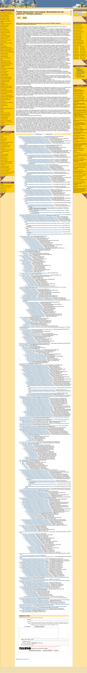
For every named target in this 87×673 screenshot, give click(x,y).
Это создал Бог (3, 28)
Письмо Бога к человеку (5, 19)
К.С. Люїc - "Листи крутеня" (6, 169)
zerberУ (21, 251)
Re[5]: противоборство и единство (32, 322)
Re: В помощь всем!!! (31, 451)
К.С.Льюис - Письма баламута (6, 95)
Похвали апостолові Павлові (6, 163)
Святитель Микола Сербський (6, 161)
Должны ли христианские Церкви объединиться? (79, 121)
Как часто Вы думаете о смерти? (79, 165)
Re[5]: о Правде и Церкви (31, 282)
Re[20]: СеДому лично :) (28, 258)
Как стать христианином (5, 99)
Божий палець (3, 157)
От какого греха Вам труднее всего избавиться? (80, 156)
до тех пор (22, 317)
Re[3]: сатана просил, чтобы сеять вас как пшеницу (36, 358)
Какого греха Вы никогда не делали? (78, 151)
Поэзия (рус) (75, 49)
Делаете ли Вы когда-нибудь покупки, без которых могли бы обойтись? (79, 104)
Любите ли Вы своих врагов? (78, 181)
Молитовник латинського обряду (7, 142)
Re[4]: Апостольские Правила (30, 592)
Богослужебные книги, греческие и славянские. (31, 326)
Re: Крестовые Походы (26, 330)
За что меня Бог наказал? (5, 35)
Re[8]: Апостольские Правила (33, 595)
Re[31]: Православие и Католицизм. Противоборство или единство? (37, 433)
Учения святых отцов (77, 45)
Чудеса (2, 111)
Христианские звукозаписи (78, 31)
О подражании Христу (5, 25)
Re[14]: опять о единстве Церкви (35, 543)
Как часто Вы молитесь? (78, 169)
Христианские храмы (77, 37)
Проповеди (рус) (76, 55)
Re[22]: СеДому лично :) (28, 265)
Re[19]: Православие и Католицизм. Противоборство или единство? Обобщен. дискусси (44, 223)
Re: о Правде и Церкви (27, 277)
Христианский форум (77, 25)
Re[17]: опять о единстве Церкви (37, 553)
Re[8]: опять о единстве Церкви (30, 528)
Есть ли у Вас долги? (77, 178)
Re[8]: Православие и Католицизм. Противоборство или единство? (40, 156)
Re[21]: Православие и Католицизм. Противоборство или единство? (38, 405)
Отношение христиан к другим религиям (6, 122)
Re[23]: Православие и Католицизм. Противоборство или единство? (40, 414)
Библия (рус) (75, 46)
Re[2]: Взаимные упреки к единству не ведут (31, 333)
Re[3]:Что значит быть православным (34, 357)
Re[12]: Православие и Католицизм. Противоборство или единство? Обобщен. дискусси (48, 212)
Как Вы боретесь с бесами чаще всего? (79, 88)
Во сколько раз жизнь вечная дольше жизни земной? (78, 93)
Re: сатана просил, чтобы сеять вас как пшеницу (34, 350)
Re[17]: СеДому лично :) (24, 255)
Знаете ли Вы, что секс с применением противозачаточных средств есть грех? (80, 132)
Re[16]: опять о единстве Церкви (37, 545)
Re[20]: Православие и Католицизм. (38, 316)
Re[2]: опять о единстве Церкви (35, 515)
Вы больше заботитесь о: (78, 95)
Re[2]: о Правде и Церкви (28, 279)
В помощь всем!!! (29, 450)
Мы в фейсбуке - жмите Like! (6, 12)
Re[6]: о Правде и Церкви (32, 283)
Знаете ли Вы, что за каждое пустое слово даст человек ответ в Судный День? (80, 100)
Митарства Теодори (4, 155)
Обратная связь (4, 190)
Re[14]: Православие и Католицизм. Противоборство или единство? (35, 398)
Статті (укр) (82, 48)
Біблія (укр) (82, 46)
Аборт (2, 59)
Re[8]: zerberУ (25, 253)
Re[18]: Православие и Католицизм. (36, 307)
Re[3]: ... (24, 464)
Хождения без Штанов (80, 72)
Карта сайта (3, 188)
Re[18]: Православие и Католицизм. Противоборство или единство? (36, 402)
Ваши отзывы (3, 191)
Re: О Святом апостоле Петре (28, 237)
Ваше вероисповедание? (78, 176)
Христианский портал (8, 10)
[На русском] (2, 10)
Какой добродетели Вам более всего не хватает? (79, 136)
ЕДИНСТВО (22, 363)
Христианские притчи (77, 36)
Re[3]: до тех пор (27, 320)
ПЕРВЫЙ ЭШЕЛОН (80, 73)
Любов (2, 136)
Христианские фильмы (77, 28)
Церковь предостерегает (5, 60)
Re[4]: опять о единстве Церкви (37, 517)
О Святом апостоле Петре (25, 236)
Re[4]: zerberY (31, 441)
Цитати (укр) (82, 57)
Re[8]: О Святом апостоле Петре (34, 243)
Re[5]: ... (26, 466)
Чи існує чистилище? (5, 154)
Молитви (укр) (83, 51)
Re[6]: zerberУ (24, 252)
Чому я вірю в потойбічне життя (7, 149)
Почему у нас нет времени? (6, 40)
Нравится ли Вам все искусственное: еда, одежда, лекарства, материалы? (78, 90)
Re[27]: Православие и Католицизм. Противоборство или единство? (36, 609)
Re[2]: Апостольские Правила (30, 591)
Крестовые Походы (36, 329)
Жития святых (76, 52)
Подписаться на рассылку (6, 187)
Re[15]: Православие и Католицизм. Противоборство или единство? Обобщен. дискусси (40, 217)
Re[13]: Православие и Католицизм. (32, 292)
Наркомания (3, 66)
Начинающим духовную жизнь (6, 63)
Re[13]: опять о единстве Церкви (35, 542)
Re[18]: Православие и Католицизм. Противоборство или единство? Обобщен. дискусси (43, 221)
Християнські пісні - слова (6, 145)
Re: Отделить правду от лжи (29, 446)
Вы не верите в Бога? (5, 18)
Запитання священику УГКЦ (78, 43)
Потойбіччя (3, 148)
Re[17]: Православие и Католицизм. (35, 306)
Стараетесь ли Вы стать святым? (79, 164)
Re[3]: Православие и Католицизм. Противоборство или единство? (36, 139)
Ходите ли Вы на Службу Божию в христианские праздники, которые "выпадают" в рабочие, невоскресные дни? (80, 145)
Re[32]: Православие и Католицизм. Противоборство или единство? (38, 434)
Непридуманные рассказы (6, 114)
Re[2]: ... (23, 462)
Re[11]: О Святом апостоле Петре (37, 247)
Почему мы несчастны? (5, 16)
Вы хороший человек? (77, 126)
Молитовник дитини (4, 143)
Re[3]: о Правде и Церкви (29, 280)
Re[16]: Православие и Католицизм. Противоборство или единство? (36, 400)
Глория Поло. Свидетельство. (6, 23)
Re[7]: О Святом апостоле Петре (33, 242)
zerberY (27, 435)
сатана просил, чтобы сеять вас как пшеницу (32, 349)
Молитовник (3, 140)
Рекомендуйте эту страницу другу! (22, 659)
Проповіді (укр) (83, 55)
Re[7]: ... (28, 468)
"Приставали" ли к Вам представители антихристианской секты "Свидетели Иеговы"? (80, 129)
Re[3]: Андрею (25, 347)
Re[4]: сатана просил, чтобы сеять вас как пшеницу (37, 360)
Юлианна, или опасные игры (6, 50)
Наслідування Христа (5, 151)
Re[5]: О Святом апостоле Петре (31, 240)
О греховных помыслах (5, 81)
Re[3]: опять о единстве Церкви (36, 516)
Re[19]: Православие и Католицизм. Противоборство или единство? (36, 399)
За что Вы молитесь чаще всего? (79, 162)
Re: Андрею (22, 345)
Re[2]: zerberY (30, 437)
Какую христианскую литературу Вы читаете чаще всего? (79, 172)
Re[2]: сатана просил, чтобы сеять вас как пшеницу (35, 356)
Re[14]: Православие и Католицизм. (32, 293)
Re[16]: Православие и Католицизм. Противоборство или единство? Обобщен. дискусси (41, 218)
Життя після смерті (4, 158)
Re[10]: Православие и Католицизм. (29, 289)
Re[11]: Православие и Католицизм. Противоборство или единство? (42, 480)
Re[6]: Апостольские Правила (32, 594)
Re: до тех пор (24, 318)
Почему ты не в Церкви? (5, 37)
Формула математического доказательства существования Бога (80, 70)
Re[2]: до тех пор (26, 319)
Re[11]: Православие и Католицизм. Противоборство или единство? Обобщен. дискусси (47, 210)
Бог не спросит (3, 41)
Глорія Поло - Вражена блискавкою (7, 172)
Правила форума (25, 18)
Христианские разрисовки (6, 57)
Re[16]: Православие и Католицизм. (34, 305)
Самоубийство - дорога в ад (6, 62)
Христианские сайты (77, 33)
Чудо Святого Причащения (6, 120)
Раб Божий (27, 323)
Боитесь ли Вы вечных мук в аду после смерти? (79, 141)
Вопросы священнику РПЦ (78, 40)
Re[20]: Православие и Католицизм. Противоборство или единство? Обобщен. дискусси (45, 225)
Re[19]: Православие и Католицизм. (37, 314)
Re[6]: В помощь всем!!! (24, 460)
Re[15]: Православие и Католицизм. (33, 304)
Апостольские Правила (28, 590)
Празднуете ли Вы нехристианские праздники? (78, 148)
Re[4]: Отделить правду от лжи (31, 449)
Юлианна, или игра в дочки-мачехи (7, 51)
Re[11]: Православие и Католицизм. (30, 290)
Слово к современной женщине (7, 92)
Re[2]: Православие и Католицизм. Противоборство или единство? (35, 138)
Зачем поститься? (4, 38)
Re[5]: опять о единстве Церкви (37, 525)
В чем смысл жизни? (4, 26)
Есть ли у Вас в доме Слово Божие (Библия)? (80, 187)
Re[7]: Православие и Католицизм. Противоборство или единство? (40, 155)
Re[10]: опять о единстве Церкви (32, 539)
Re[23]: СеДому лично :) (29, 266)
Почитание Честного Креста (6, 78)
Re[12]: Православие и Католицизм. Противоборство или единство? (42, 387)
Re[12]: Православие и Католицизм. (31, 291)
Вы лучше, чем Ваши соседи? (79, 96)
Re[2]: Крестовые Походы (28, 331)
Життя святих (83, 52)
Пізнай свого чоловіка (5, 166)
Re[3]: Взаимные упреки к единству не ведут (32, 334)
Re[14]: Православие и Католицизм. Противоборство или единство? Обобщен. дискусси (39, 216)
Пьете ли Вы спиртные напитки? (79, 154)
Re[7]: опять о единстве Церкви (29, 527)
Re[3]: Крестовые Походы (29, 337)
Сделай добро (76, 58)
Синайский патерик (4, 117)
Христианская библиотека (78, 27)
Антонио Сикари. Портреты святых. (6, 22)
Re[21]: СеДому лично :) (27, 264)
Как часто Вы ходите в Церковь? (79, 175)
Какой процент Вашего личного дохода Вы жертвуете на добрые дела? (79, 107)
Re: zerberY (29, 436)
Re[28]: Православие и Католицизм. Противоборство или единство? (35, 431)
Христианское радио (77, 34)
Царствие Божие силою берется (7, 108)
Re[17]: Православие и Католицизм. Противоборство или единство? (36, 401)
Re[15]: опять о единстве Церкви (36, 544)
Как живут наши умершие (5, 32)
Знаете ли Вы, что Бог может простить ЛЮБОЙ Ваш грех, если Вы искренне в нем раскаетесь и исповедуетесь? (79, 124)
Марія (2, 152)
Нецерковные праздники (5, 65)
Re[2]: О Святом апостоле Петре (29, 238)
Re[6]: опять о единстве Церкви (28, 526)
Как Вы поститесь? (77, 152)
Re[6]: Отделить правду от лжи (32, 459)
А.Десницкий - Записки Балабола (7, 96)
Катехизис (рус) (76, 54)
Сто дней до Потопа (4, 54)
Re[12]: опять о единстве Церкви (34, 541)
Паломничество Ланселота (6, 47)
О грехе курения (4, 72)
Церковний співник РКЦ (5, 146)
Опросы (2, 184)
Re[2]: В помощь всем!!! (32, 452)
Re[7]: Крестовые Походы (31, 342)
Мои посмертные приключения (7, 13)
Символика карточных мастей (6, 90)
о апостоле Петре (27, 254)
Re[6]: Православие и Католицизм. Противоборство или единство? (39, 143)
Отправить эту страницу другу (6, 185)
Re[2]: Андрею (24, 346)
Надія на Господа (4, 160)
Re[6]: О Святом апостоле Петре (32, 241)
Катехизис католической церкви (7, 102)
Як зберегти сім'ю (4, 175)
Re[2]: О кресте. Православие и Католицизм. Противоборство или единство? (34, 343)
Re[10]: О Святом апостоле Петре (36, 245)
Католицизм (3, 101)
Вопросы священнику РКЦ (78, 42)
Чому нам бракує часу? (5, 134)
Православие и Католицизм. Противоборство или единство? (30, 136)
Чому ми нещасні (4, 139)
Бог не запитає (3, 137)
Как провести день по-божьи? (6, 86)
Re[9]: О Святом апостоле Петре (35, 244)
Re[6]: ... (27, 467)
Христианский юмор (77, 39)
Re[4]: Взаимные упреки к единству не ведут (33, 335)
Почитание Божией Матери (6, 77)
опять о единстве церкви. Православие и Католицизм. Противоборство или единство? (36, 556)
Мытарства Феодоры (5, 15)
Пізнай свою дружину (5, 167)
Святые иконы (3, 69)
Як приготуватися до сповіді (6, 133)
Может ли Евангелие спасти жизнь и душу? (80, 76)
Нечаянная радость (4, 56)
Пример (30, 361)
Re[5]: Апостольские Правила (31, 593)
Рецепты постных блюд (5, 112)
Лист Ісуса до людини (5, 170)
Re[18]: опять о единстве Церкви (28, 555)
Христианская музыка (77, 30)
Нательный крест (4, 89)
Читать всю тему (38, 134)
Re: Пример (31, 362)
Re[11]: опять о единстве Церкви (33, 540)
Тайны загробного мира (5, 31)
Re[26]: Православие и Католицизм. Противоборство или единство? (35, 421)
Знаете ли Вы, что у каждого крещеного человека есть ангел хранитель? (79, 138)
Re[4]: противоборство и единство (31, 321)
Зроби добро (82, 58)
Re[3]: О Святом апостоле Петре (30, 239)
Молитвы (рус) (76, 51)
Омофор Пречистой (4, 84)
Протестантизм (4, 104)
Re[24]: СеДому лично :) (34, 275)
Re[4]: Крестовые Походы (30, 339)
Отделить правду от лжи (27, 445)
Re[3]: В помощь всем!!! (33, 453)
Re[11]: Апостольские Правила (28, 611)
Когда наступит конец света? (78, 158)
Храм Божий (3, 83)
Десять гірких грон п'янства (6, 173)
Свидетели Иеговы (4, 105)
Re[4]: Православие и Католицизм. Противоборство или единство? (37, 140)
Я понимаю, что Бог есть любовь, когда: (79, 118)
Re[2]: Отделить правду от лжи (31, 447)
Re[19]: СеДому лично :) (27, 257)
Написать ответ (49, 134)
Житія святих (3, 164)
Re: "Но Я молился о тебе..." (32, 353)
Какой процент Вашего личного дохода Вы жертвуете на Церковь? (80, 110)
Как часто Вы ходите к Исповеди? (79, 173)
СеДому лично (27, 271)
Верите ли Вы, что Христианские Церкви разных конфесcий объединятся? (79, 160)
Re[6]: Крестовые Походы (31, 341)
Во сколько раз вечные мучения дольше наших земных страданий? (79, 183)
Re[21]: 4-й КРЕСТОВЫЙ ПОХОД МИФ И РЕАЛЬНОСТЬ (43, 327)
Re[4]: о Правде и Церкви (30, 281)
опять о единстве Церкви (32, 513)
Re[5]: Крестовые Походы (31, 340)
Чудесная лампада (4, 75)
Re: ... (21, 461)
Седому (30, 439)
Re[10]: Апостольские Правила (25, 610)
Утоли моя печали (4, 53)
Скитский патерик (4, 118)
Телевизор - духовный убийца (6, 87)
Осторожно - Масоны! (5, 124)
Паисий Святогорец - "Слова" (6, 98)
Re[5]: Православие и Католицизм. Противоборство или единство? (38, 142)
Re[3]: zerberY (31, 438)
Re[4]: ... (25, 465)
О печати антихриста (5, 71)
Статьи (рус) (75, 48)
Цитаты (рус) (75, 57)
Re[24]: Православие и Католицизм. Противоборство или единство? (40, 407)
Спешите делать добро (5, 80)
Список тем (18, 18)
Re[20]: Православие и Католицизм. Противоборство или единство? (37, 411)
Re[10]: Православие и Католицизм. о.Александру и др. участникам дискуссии (37, 297)
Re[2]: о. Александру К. (24, 344)
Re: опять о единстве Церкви (34, 514)
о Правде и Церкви (25, 276)
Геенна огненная (4, 93)
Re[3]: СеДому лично (26, 274)
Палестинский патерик (5, 115)
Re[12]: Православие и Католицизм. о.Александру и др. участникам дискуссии (39, 300)
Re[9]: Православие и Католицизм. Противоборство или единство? (41, 157)
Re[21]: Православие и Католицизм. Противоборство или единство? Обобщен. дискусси (46, 234)
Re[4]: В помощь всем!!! (33, 455)
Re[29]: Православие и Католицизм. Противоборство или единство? (36, 432)
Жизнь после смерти (5, 29)
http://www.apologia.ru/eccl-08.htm (37, 315)
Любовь (2, 44)
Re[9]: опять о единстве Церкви (31, 529)
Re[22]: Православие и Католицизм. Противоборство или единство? (39, 406)
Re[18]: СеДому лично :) (26, 256)
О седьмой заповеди (4, 74)
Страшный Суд (3, 34)
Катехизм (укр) (83, 54)
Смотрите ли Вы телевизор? (78, 98)
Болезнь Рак (78, 74)
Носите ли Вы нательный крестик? (80, 179)
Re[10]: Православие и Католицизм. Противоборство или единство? (42, 162)
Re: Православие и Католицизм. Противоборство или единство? (32, 137)
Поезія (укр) (82, 49)
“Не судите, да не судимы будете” (7, 68)
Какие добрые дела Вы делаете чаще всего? (79, 168)
